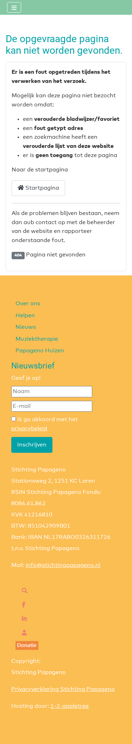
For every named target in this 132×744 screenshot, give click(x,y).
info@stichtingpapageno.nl (63, 565)
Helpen (25, 315)
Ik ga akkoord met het (44, 424)
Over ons (27, 303)
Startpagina (41, 188)
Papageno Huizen (39, 350)
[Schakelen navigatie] (14, 7)
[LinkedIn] (22, 619)
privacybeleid (29, 428)
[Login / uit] (22, 633)
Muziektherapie (36, 339)
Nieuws (25, 327)
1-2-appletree (69, 706)
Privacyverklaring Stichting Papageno (63, 689)
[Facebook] (21, 605)
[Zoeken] (22, 591)
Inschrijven (31, 445)
